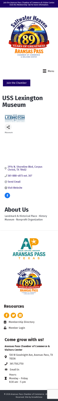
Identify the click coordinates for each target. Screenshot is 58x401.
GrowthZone (36, 397)
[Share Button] (8, 127)
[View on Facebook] (7, 197)
